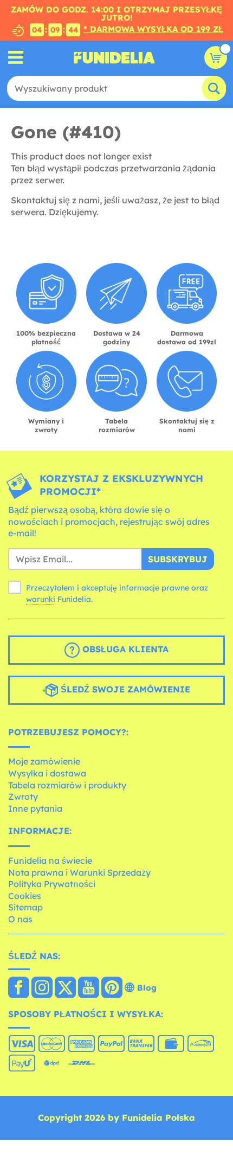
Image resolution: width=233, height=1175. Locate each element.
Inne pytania (35, 808)
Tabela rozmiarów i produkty (67, 785)
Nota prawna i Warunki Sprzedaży (79, 872)
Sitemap (25, 907)
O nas (20, 919)
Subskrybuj (178, 559)
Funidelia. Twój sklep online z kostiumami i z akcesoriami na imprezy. (114, 57)
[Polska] (18, 988)
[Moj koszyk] (215, 57)
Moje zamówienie (44, 761)
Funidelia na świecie (50, 860)
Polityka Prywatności (51, 883)
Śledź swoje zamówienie (124, 689)
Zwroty (23, 796)
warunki (40, 599)
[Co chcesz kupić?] (16, 57)
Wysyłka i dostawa (47, 773)
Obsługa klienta (124, 649)
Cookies (24, 895)
